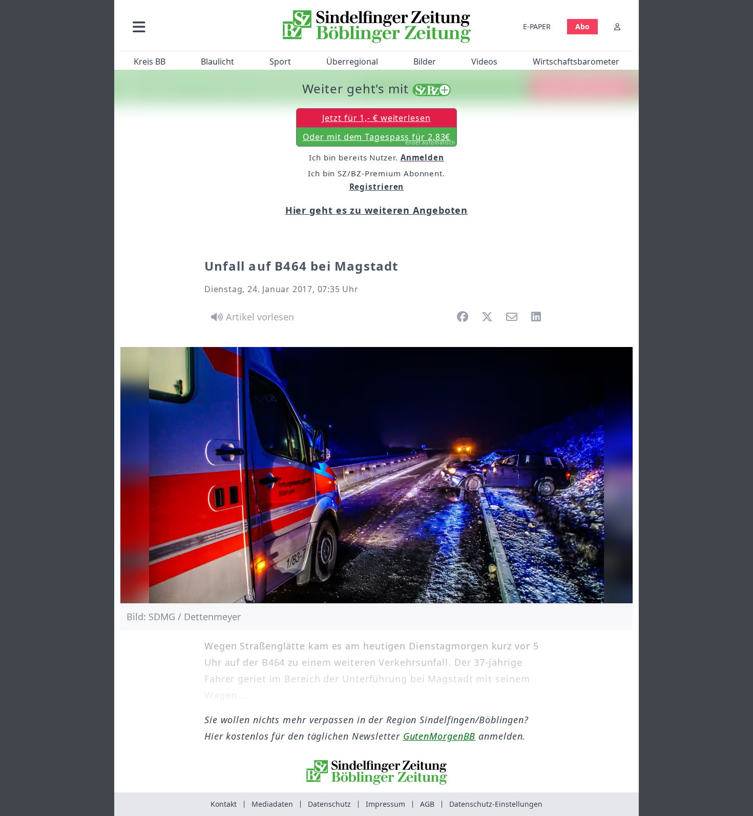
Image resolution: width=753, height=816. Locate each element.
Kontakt (224, 804)
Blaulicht (217, 61)
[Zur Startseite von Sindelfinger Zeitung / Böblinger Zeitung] (377, 26)
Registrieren (376, 186)
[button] (194, 26)
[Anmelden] (617, 26)
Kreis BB (149, 61)
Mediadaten (272, 804)
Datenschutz (329, 804)
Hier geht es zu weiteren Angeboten (376, 210)
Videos (484, 61)
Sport (280, 61)
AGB (427, 804)
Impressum (385, 804)
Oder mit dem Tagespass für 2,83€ (379, 139)
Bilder (424, 61)
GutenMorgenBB (439, 736)
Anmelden (422, 157)
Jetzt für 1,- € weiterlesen (376, 118)
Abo (582, 26)
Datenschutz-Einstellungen (495, 804)
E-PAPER (537, 26)
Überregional (352, 61)
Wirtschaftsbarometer (576, 61)
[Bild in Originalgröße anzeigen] (376, 475)
